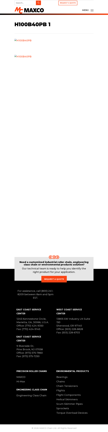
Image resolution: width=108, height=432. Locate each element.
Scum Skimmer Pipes (69, 404)
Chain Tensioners (67, 386)
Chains (60, 381)
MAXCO (20, 377)
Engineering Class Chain (31, 395)
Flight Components (68, 395)
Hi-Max (20, 381)
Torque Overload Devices (71, 412)
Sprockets (62, 408)
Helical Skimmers (67, 399)
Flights (60, 390)
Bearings (61, 377)
